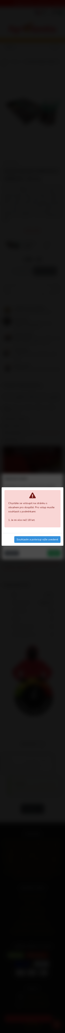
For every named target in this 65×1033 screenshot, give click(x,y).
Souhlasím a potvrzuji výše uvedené (37, 539)
